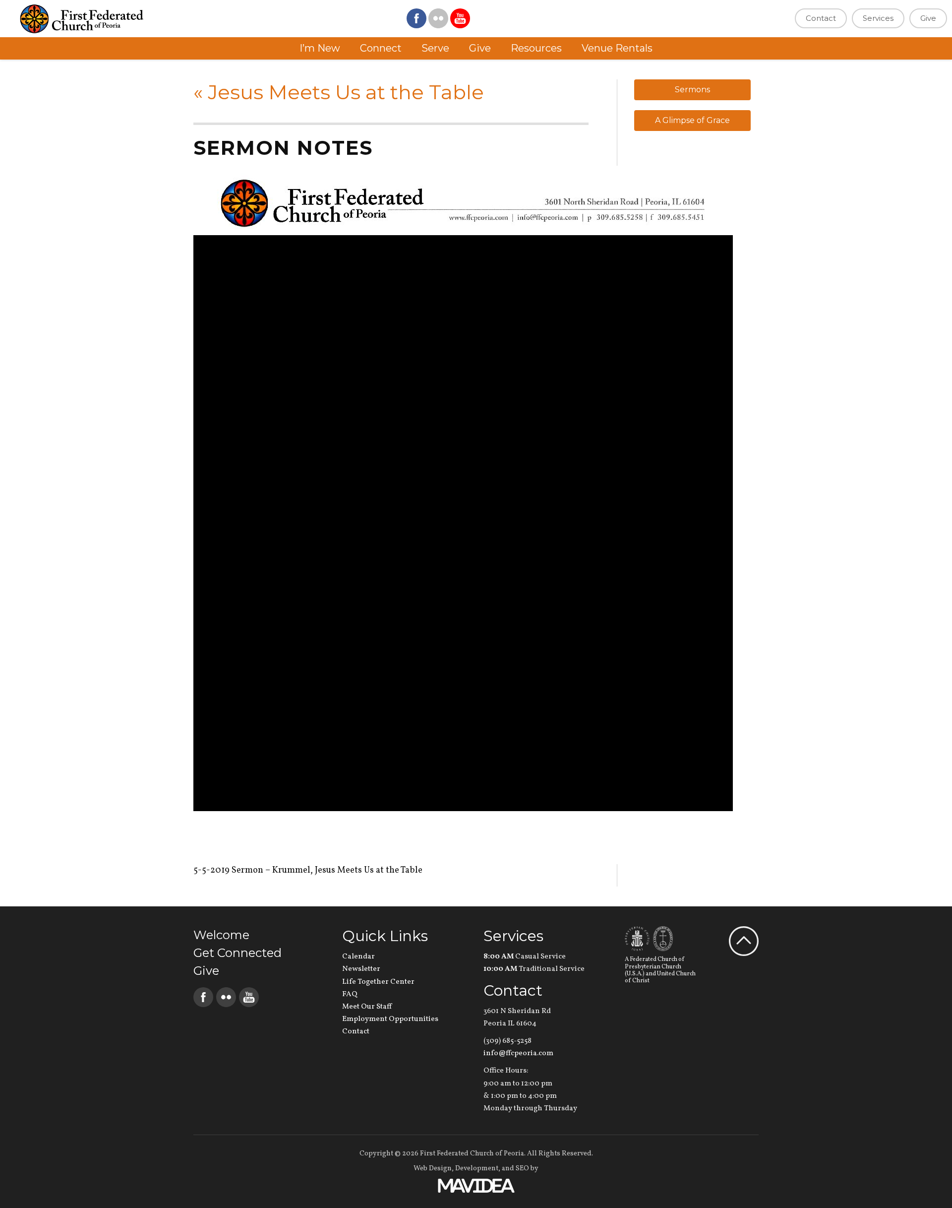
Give (928, 18)
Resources (536, 48)
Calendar (358, 957)
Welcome (221, 935)
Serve (435, 48)
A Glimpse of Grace (692, 120)
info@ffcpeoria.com (518, 1053)
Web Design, (434, 1168)
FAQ (349, 994)
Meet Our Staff (367, 1007)
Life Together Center (378, 982)
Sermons (692, 89)
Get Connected (237, 953)
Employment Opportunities (390, 1019)
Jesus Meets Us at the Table (338, 92)
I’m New (319, 48)
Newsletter (361, 969)
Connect (381, 48)
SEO (522, 1168)
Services (878, 18)
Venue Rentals (617, 48)
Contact (821, 18)
